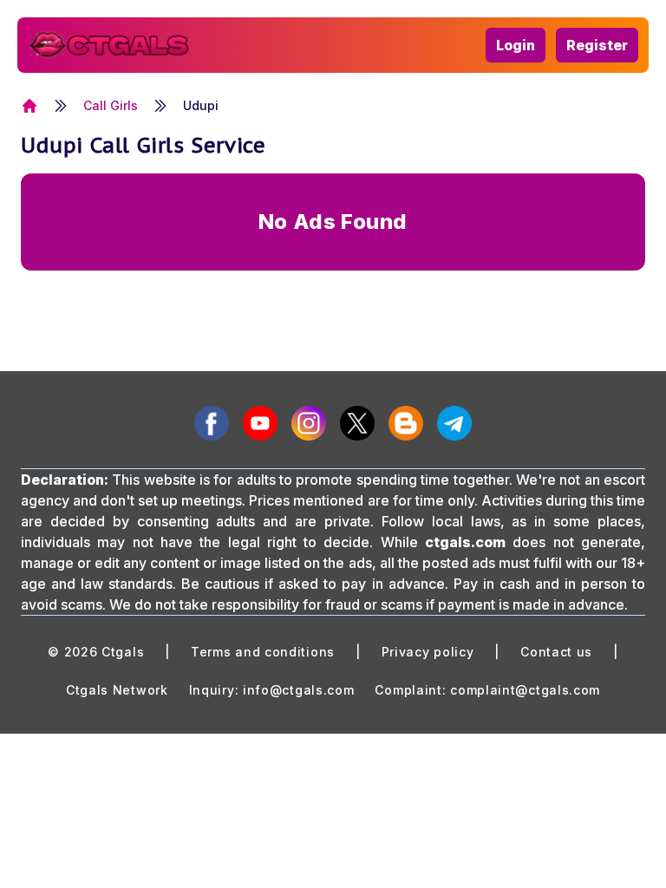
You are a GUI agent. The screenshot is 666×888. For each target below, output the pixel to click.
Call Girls (110, 105)
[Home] (29, 105)
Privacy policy (428, 651)
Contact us (556, 651)
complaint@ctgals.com (525, 689)
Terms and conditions (263, 651)
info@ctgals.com (299, 689)
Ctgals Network (117, 689)
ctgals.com (465, 542)
